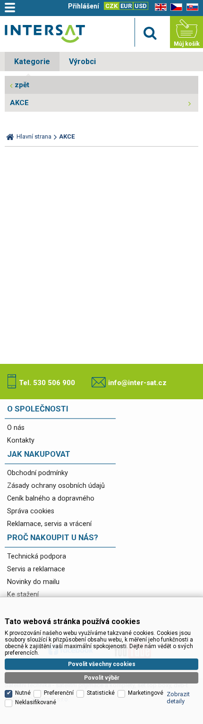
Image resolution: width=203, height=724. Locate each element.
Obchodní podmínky (37, 473)
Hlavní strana (34, 136)
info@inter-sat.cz (137, 382)
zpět (22, 85)
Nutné (23, 693)
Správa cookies (30, 511)
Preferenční (59, 693)
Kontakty (20, 440)
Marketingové (145, 693)
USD (141, 5)
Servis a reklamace (36, 569)
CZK (111, 5)
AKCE (19, 103)
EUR (126, 5)
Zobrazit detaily (178, 698)
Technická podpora (36, 556)
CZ (174, 7)
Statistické (101, 693)
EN (159, 7)
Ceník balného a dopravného (50, 498)
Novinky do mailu (33, 582)
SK (191, 7)
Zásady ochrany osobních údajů (56, 486)
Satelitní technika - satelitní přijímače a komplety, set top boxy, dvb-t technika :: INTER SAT (45, 33)
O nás (16, 428)
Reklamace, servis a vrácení (49, 524)
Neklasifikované (35, 702)
